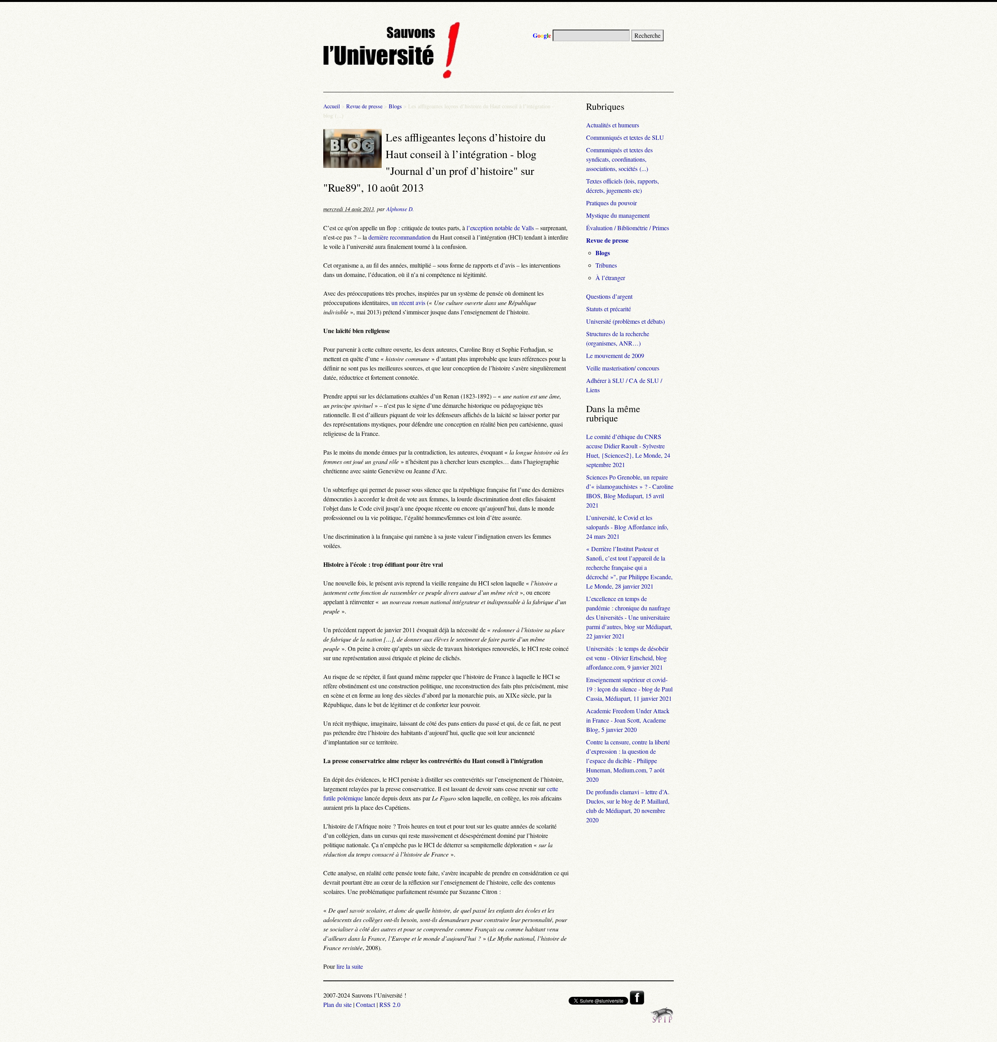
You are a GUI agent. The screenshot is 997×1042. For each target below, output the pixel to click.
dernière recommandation (399, 237)
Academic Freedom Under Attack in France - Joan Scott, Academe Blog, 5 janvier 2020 (627, 720)
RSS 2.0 (389, 1004)
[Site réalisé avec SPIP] (662, 1020)
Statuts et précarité (608, 309)
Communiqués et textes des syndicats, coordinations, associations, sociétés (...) (619, 159)
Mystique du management (618, 215)
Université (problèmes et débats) (625, 321)
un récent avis (408, 302)
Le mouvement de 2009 (615, 355)
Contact (365, 1004)
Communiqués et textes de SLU (625, 137)
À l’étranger (610, 277)
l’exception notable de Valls (500, 228)
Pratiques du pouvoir (611, 203)
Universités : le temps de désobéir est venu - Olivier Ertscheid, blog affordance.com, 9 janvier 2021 (627, 657)
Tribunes (606, 265)
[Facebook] (637, 1002)
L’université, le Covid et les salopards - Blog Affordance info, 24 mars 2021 (627, 526)
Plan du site (337, 1004)
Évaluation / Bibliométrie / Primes (627, 228)
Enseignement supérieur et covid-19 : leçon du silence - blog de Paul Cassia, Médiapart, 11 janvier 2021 (629, 688)
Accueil (331, 106)
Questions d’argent (609, 296)
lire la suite (349, 966)
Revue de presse (364, 106)
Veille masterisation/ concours (622, 368)
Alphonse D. (400, 209)
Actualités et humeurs (612, 125)
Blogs (395, 106)
